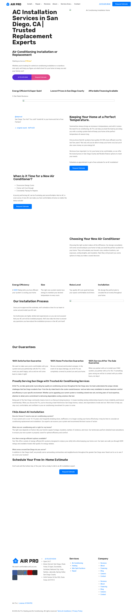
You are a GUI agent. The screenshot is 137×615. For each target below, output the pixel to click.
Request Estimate (121, 4)
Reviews (47, 4)
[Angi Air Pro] (24, 572)
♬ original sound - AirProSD (25, 128)
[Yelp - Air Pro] (29, 572)
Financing (103, 568)
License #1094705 (25, 603)
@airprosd (18, 117)
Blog (102, 571)
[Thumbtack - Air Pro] (14, 577)
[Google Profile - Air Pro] (19, 572)
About (102, 566)
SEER (16, 290)
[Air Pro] (13, 4)
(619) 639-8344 (104, 4)
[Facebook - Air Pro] (14, 572)
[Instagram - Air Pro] (34, 572)
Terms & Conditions (64, 611)
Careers (103, 574)
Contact (77, 4)
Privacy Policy (77, 611)
